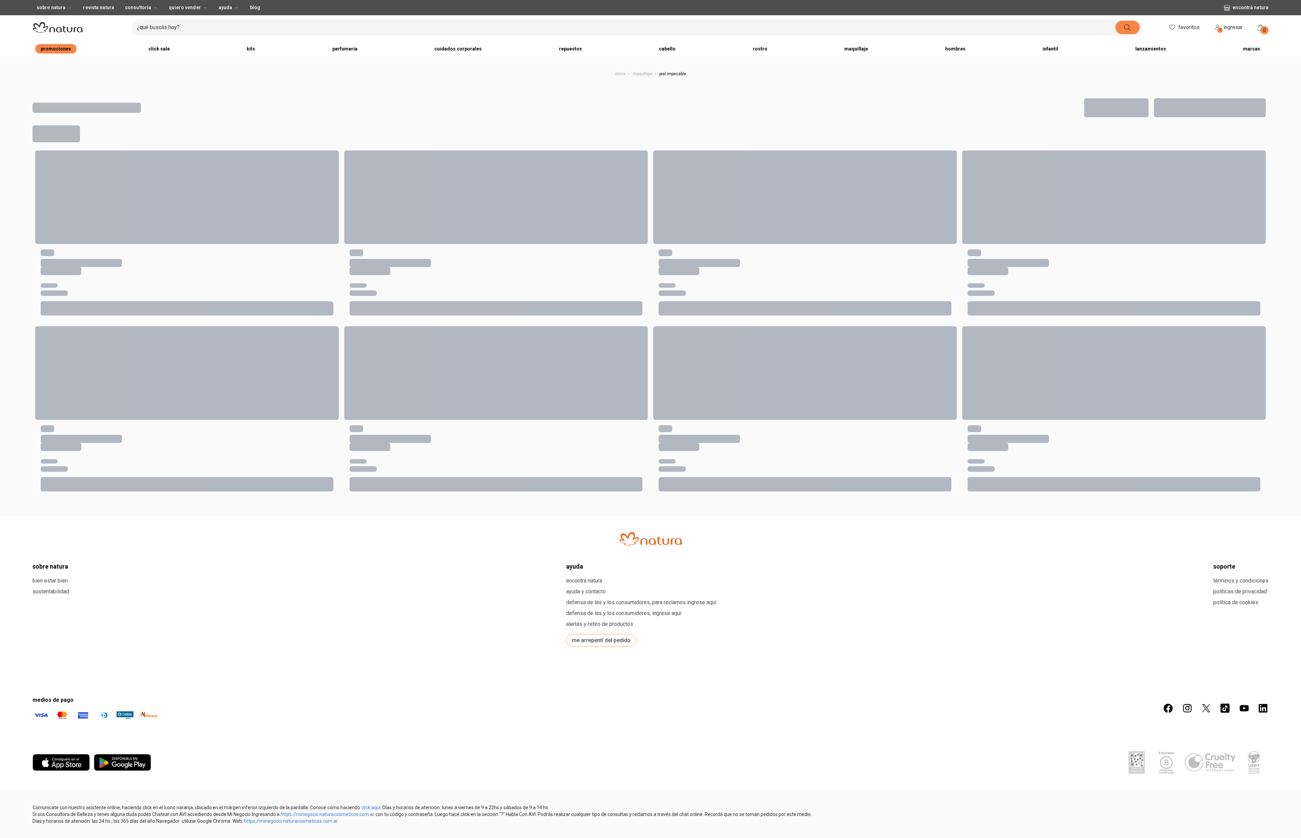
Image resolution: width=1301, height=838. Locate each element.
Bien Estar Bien (50, 806)
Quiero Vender (185, 21)
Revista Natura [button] (98, 21)
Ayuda (225, 21)
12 (1118, 119)
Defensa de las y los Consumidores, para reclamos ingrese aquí (641, 827)
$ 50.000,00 (544, 302)
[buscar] (1127, 41)
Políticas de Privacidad (1240, 817)
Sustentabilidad (51, 817)
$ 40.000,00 (46, 302)
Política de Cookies (1235, 827)
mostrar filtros (65, 145)
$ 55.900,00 (46, 667)
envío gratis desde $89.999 (640, 6)
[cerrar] (1291, 7)
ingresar (1231, 42)
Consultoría (138, 21)
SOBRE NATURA (50, 791)
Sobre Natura (51, 21)
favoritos (1189, 41)
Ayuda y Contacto (586, 817)
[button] (116, 179)
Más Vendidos (1202, 119)
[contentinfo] (366, 270)
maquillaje (642, 87)
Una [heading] (287, 270)
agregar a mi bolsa (79, 341)
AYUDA (574, 791)
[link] (79, 286)
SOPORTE (1224, 791)
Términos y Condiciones (1240, 806)
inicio (620, 87)
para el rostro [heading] (48, 270)
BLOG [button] (255, 21)
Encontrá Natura (1250, 21)
